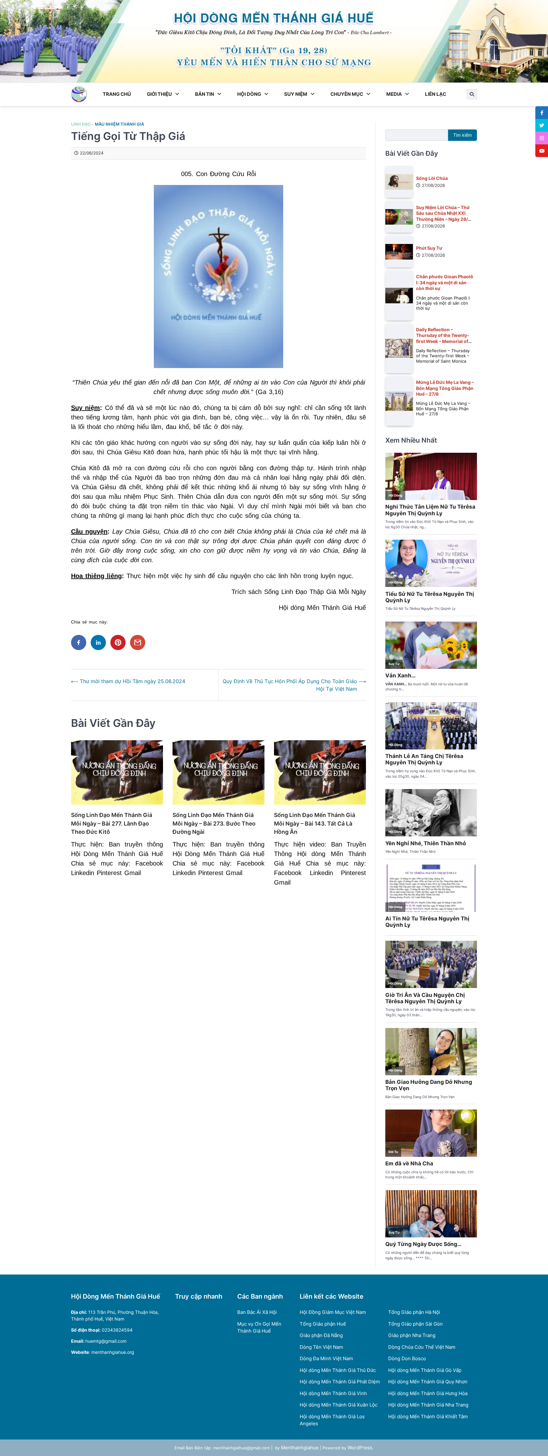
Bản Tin (204, 94)
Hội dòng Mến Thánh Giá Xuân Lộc (338, 1405)
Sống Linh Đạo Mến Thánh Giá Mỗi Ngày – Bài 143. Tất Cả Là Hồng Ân (314, 823)
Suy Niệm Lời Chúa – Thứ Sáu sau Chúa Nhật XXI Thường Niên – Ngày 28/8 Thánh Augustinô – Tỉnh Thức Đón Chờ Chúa (443, 218)
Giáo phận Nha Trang (411, 1335)
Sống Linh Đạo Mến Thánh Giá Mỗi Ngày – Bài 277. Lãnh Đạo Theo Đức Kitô (111, 823)
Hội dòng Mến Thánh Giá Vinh (333, 1393)
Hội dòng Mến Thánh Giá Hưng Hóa (427, 1393)
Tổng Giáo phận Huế (323, 1324)
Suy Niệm (295, 94)
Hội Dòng (249, 94)
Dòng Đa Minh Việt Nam (326, 1358)
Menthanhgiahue (300, 1448)
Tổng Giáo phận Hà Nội (414, 1312)
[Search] (472, 94)
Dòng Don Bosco (407, 1358)
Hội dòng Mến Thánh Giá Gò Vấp (424, 1370)
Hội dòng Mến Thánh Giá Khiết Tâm (428, 1416)
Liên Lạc (435, 94)
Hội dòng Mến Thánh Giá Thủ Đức (338, 1370)
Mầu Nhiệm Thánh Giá (119, 124)
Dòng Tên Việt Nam (321, 1347)
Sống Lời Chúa (432, 178)
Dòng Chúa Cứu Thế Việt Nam (421, 1347)
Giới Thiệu (159, 94)
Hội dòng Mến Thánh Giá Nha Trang (428, 1405)
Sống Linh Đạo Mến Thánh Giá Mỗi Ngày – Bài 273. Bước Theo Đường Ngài (214, 823)
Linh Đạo (81, 124)
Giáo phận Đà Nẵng (321, 1335)
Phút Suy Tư (429, 248)
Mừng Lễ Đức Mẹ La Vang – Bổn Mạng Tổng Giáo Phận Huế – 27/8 (445, 388)
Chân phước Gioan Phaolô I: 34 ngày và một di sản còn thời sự (444, 282)
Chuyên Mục (346, 94)
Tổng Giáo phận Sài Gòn (415, 1324)
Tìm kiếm (462, 135)
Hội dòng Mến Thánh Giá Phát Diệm (340, 1382)
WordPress (360, 1448)
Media (394, 94)
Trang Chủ (117, 94)
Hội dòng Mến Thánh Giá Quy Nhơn (427, 1382)
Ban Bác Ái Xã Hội (257, 1312)
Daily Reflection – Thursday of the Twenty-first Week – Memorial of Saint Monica (442, 338)
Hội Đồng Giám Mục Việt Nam (333, 1312)
